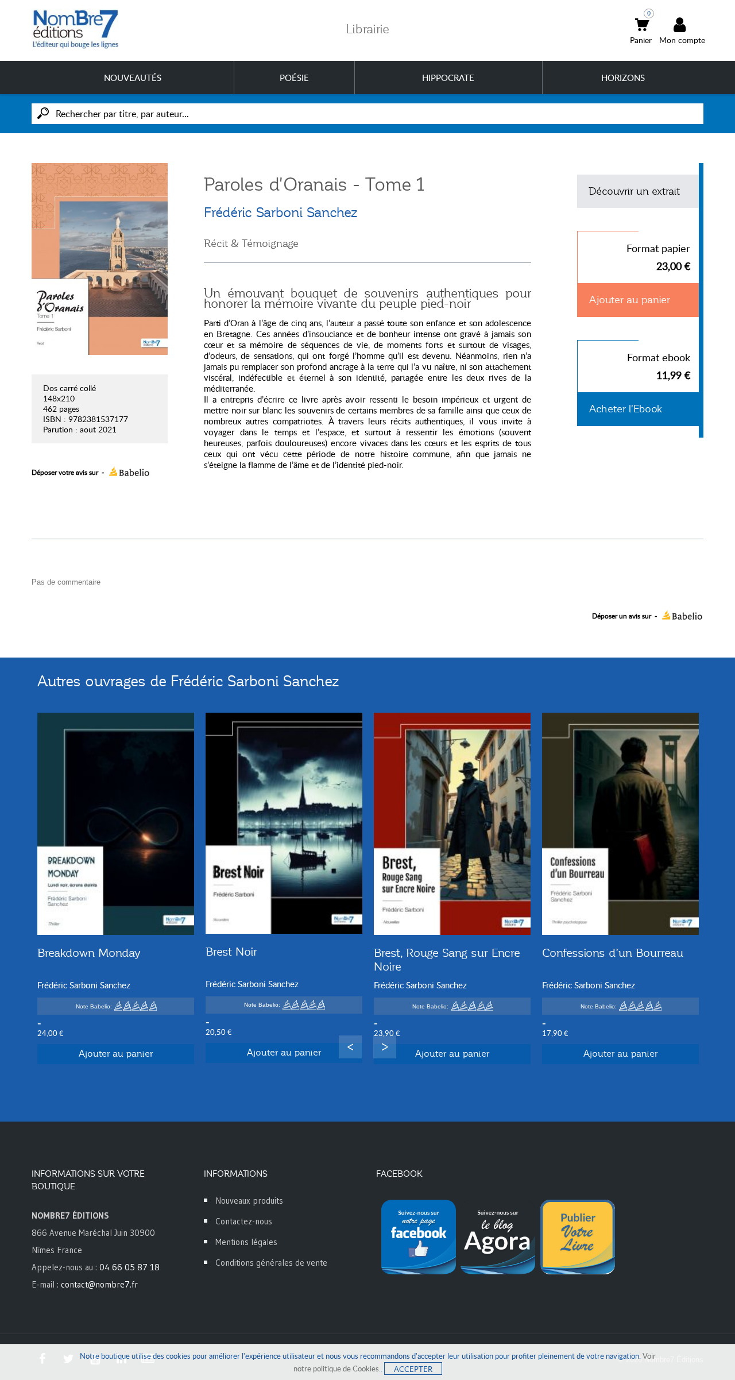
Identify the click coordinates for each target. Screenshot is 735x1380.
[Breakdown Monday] (115, 824)
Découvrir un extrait (634, 191)
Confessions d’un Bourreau (612, 952)
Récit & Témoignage (251, 243)
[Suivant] (384, 1046)
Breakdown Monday (88, 952)
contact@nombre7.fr (99, 1284)
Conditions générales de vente (271, 1262)
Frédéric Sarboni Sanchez (280, 212)
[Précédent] (350, 1046)
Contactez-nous (243, 1221)
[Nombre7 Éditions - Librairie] (76, 29)
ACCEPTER (413, 1369)
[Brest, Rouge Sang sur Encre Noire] (452, 824)
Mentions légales (246, 1241)
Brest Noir (231, 951)
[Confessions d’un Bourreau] (620, 824)
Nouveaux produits (249, 1200)
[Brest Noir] (284, 823)
